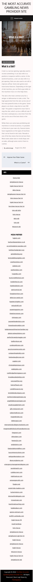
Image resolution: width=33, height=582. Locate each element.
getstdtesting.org (16, 254)
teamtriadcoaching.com (16, 504)
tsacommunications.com (16, 452)
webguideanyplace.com (16, 456)
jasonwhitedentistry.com (16, 321)
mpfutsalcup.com (16, 476)
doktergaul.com (16, 421)
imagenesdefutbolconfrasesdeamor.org (16, 429)
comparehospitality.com (16, 353)
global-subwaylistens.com (16, 333)
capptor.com (16, 361)
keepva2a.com (16, 440)
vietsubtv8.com (16, 305)
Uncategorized (8, 62)
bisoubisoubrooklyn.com (16, 325)
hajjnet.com (16, 238)
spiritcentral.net (16, 290)
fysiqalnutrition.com (16, 294)
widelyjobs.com (16, 369)
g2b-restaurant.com (16, 409)
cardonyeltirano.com (16, 345)
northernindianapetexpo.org (16, 397)
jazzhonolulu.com (16, 270)
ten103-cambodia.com (16, 516)
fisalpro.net (16, 484)
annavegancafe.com (16, 480)
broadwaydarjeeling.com (16, 377)
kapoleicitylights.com (16, 301)
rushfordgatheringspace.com (16, 373)
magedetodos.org (16, 417)
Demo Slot (16, 178)
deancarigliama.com (16, 460)
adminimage (9, 148)
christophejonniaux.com (16, 365)
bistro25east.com (16, 385)
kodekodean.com (16, 508)
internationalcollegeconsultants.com (16, 425)
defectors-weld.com (16, 298)
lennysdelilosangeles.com (16, 258)
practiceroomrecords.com (16, 349)
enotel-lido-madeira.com (16, 488)
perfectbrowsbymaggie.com (16, 337)
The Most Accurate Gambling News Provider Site (16, 7)
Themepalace (16, 580)
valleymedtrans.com (16, 413)
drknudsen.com (16, 436)
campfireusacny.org (16, 389)
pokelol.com (16, 266)
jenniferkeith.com (16, 468)
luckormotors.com (16, 492)
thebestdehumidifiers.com (16, 448)
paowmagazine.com (16, 309)
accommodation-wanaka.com (16, 246)
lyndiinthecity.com (16, 282)
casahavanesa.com (16, 262)
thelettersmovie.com (16, 313)
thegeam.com (16, 433)
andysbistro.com (16, 444)
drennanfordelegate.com (16, 496)
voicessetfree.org (16, 381)
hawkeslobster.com (16, 286)
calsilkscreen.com (16, 472)
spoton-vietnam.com (16, 512)
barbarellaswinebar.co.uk (16, 242)
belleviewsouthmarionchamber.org (16, 329)
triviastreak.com (16, 500)
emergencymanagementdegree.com (16, 464)
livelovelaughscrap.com (16, 357)
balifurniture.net (16, 341)
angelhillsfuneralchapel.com (16, 401)
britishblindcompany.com (16, 393)
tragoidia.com (16, 274)
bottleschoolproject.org (16, 250)
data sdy (16, 218)
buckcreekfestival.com (16, 278)
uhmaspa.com (16, 317)
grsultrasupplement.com (16, 405)
